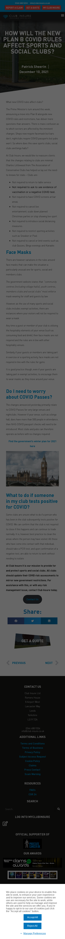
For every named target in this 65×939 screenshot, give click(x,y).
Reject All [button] (32, 926)
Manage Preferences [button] (34, 933)
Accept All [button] (32, 917)
